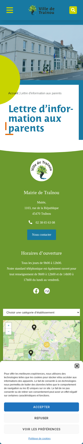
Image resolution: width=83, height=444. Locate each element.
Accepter (41, 407)
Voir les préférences (41, 429)
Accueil (13, 93)
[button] (77, 366)
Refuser (41, 418)
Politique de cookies (39, 438)
